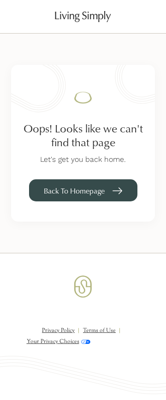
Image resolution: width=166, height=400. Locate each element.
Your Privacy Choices (53, 341)
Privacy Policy (58, 330)
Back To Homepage (74, 191)
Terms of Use (99, 330)
